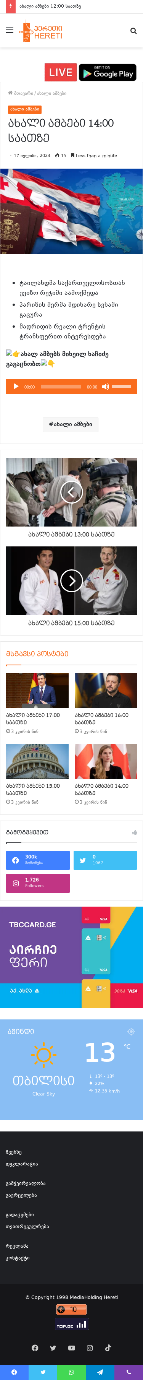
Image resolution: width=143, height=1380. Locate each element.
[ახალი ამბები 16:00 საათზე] (106, 690)
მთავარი (23, 93)
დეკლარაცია (22, 1164)
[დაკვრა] (16, 386)
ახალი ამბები (51, 93)
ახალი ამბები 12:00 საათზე (50, 6)
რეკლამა (17, 1246)
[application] (71, 386)
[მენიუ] (9, 33)
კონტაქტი (18, 1258)
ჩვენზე (14, 1152)
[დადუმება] (105, 386)
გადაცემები (20, 1215)
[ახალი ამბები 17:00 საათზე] (37, 690)
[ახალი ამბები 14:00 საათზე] (106, 761)
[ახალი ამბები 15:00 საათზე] (37, 761)
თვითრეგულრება (27, 1227)
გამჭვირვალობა (26, 1184)
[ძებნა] (133, 33)
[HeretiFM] (47, 30)
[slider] (122, 386)
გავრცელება (21, 1196)
